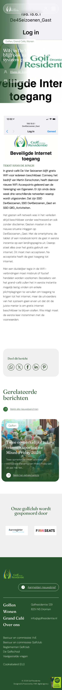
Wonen (30, 41)
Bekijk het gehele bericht (26, 475)
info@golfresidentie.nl (44, 618)
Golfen (8, 41)
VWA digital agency (40, 684)
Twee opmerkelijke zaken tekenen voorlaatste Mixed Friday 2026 (30, 447)
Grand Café (19, 41)
